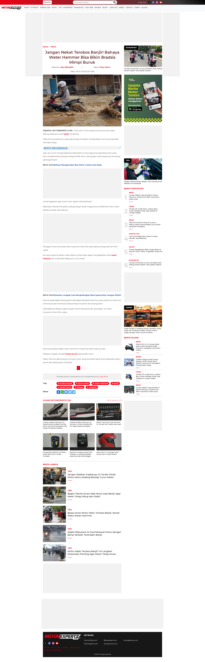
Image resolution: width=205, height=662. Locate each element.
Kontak (47, 648)
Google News (103, 377)
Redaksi (65, 648)
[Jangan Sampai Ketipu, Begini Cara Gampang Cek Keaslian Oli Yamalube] (143, 169)
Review (98, 7)
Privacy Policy (56, 648)
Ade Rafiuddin (66, 67)
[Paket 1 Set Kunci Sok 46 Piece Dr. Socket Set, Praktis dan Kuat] (109, 410)
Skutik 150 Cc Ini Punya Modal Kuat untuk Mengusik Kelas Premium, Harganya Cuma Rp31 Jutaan (148, 347)
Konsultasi (45, 7)
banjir (66, 134)
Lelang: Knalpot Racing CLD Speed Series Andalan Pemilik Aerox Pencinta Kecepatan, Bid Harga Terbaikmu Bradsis (55, 425)
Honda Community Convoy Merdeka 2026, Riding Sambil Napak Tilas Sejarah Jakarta (143, 70)
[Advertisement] (33, 44)
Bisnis (121, 7)
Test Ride (89, 7)
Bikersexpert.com (110, 640)
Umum (54, 7)
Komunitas (78, 7)
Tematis (129, 7)
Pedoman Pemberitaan (53, 650)
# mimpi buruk (64, 387)
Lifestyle (113, 7)
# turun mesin (82, 383)
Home (45, 47)
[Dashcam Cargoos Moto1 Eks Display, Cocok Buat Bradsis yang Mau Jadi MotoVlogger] (82, 440)
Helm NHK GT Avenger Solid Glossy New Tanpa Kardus (107, 453)
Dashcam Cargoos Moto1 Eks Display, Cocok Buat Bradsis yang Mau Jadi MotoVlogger (81, 454)
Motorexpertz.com (91, 644)
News (26, 7)
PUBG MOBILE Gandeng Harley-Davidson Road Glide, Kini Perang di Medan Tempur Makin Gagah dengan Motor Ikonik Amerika (142, 330)
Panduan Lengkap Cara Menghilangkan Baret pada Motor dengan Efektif (87, 295)
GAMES (137, 7)
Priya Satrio (105, 67)
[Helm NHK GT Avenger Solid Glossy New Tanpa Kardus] (109, 440)
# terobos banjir (65, 383)
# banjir (115, 383)
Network (47, 2)
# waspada (92, 387)
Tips (60, 7)
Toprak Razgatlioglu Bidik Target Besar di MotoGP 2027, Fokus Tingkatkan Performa (145, 250)
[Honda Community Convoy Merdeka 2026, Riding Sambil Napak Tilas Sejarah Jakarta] (143, 56)
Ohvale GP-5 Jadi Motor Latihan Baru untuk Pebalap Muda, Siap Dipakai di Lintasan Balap (143, 211)
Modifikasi (67, 7)
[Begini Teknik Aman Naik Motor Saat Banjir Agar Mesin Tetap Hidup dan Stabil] (54, 495)
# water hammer (100, 383)
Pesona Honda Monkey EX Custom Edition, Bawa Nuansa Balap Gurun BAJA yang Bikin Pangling (144, 224)
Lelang (144, 7)
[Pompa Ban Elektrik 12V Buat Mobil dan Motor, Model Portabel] (55, 440)
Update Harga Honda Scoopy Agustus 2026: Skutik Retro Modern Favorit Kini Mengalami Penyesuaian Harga (148, 362)
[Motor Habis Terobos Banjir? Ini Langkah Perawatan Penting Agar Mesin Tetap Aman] (54, 553)
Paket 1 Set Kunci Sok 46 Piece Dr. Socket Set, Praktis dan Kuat (108, 423)
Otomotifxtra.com (90, 640)
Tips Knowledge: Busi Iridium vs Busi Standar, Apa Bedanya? (143, 237)
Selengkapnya (113, 400)
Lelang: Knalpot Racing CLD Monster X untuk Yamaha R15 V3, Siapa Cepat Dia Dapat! (81, 424)
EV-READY (35, 7)
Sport (105, 7)
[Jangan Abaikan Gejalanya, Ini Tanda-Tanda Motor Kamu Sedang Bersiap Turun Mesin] (54, 476)
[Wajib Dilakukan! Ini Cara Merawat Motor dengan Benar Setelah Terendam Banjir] (54, 533)
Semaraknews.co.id (131, 640)
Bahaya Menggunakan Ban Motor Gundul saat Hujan (78, 165)
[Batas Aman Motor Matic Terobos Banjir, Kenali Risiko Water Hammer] (54, 514)
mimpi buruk (71, 354)
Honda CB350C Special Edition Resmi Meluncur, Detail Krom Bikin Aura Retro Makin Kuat (144, 197)
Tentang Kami (75, 648)
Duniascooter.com (111, 644)
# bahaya (79, 387)
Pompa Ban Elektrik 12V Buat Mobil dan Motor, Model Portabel (54, 454)
